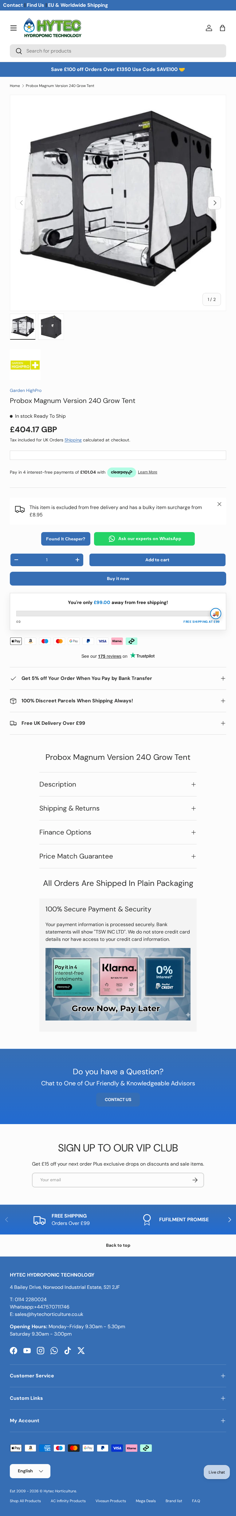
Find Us (35, 5)
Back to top (118, 1245)
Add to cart (157, 560)
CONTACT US (118, 1099)
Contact (13, 5)
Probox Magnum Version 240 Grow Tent (60, 85)
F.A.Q (196, 1500)
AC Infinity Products (68, 1500)
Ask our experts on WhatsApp (149, 538)
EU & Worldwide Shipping (78, 5)
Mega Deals (146, 1500)
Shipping (73, 440)
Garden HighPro (25, 390)
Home (15, 85)
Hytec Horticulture (60, 1491)
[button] (222, 28)
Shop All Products (25, 1500)
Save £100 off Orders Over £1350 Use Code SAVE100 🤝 (118, 69)
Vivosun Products (111, 1500)
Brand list (174, 1500)
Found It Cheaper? (65, 538)
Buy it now (118, 578)
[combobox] (118, 50)
